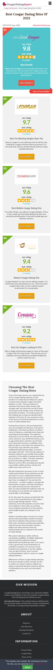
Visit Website (26, 83)
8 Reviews (26, 60)
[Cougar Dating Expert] (17, 4)
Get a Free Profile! (41, 91)
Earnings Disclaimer (26, 630)
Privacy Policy (26, 650)
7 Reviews (26, 203)
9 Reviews (26, 273)
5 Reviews (26, 134)
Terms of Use (26, 657)
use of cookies (40, 664)
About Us (26, 623)
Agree (27, 667)
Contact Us (26, 633)
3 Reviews (26, 343)
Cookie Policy (26, 653)
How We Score (26, 627)
